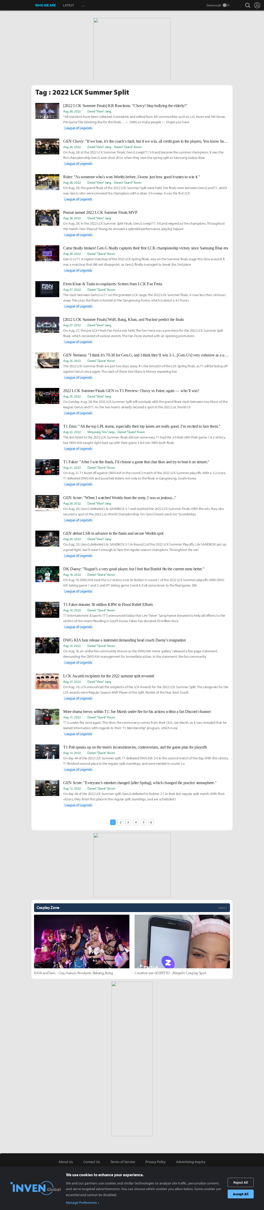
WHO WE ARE (45, 5)
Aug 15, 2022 (72, 681)
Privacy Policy (155, 1161)
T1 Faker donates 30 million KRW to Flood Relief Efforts (108, 604)
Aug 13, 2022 (72, 753)
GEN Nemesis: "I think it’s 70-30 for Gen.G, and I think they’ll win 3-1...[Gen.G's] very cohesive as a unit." (146, 355)
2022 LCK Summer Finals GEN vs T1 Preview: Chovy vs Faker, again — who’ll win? (131, 390)
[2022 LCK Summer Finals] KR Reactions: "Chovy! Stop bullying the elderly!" (125, 105)
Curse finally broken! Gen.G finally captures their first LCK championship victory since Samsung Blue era (145, 248)
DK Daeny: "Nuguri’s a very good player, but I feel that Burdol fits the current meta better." (133, 569)
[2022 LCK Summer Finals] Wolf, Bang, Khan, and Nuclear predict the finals (123, 319)
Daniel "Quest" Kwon (127, 147)
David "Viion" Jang (99, 111)
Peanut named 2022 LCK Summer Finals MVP (100, 212)
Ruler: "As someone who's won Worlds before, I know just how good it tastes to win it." (131, 177)
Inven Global (17, 5)
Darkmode (214, 5)
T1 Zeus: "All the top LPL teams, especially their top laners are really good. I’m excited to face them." (141, 426)
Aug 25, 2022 (72, 361)
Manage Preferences (81, 1202)
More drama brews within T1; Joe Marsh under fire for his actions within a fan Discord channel (136, 711)
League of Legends (78, 128)
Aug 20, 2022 (72, 503)
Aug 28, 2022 (72, 111)
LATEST (68, 5)
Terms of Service (122, 1161)
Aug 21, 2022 (72, 467)
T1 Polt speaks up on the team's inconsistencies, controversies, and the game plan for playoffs (135, 747)
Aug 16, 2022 (72, 610)
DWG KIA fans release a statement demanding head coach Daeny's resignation (124, 640)
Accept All (241, 1194)
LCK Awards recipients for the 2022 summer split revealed (108, 676)
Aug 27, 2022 (72, 289)
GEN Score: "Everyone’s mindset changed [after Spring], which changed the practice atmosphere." (140, 783)
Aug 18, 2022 (72, 574)
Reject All (240, 1182)
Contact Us (91, 1161)
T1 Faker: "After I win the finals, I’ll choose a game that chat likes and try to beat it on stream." (136, 462)
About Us (66, 1161)
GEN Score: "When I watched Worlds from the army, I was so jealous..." (119, 498)
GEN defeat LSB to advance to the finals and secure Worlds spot (113, 533)
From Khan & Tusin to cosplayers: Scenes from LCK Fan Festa (112, 284)
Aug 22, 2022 (72, 432)
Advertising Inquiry (190, 1161)
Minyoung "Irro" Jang (100, 432)
